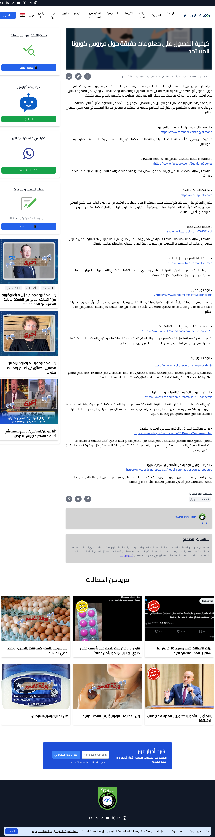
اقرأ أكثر (204, 522)
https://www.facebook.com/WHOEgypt (187, 231)
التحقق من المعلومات (95, 15)
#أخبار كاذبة (31, 288)
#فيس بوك (48, 288)
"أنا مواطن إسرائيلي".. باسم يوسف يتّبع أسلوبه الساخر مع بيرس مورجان (30, 433)
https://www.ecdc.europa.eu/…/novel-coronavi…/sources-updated (169, 469)
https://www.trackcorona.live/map (190, 263)
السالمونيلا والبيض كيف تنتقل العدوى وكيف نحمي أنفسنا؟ (37, 650)
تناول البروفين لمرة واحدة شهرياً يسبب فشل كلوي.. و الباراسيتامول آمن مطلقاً (110, 650)
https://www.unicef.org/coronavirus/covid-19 (182, 365)
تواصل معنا (41, 15)
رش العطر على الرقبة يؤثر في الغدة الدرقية (111, 716)
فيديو (77, 13)
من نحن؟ (53, 15)
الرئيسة (170, 13)
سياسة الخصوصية (78, 762)
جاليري (65, 13)
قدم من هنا (126, 555)
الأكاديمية (112, 13)
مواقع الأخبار (142, 15)
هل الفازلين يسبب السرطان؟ (49, 716)
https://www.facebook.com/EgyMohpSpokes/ (182, 163)
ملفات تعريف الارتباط (66, 831)
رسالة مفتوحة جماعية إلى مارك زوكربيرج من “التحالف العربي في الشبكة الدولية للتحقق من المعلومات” (29, 299)
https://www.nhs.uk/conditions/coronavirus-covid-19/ (177, 331)
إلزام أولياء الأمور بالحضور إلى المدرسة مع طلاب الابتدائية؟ (179, 718)
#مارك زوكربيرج (14, 288)
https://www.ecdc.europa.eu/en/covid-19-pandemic (178, 397)
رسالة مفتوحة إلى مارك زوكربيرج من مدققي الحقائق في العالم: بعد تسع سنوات (31, 367)
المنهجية (156, 15)
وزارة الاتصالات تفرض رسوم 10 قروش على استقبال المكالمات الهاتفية (183, 650)
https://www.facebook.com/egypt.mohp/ (185, 132)
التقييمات (128, 13)
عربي (32, 15)
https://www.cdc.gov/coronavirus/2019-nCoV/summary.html (173, 433)
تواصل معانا (29, 67)
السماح (11, 831)
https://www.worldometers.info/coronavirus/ (183, 294)
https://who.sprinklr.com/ (195, 195)
